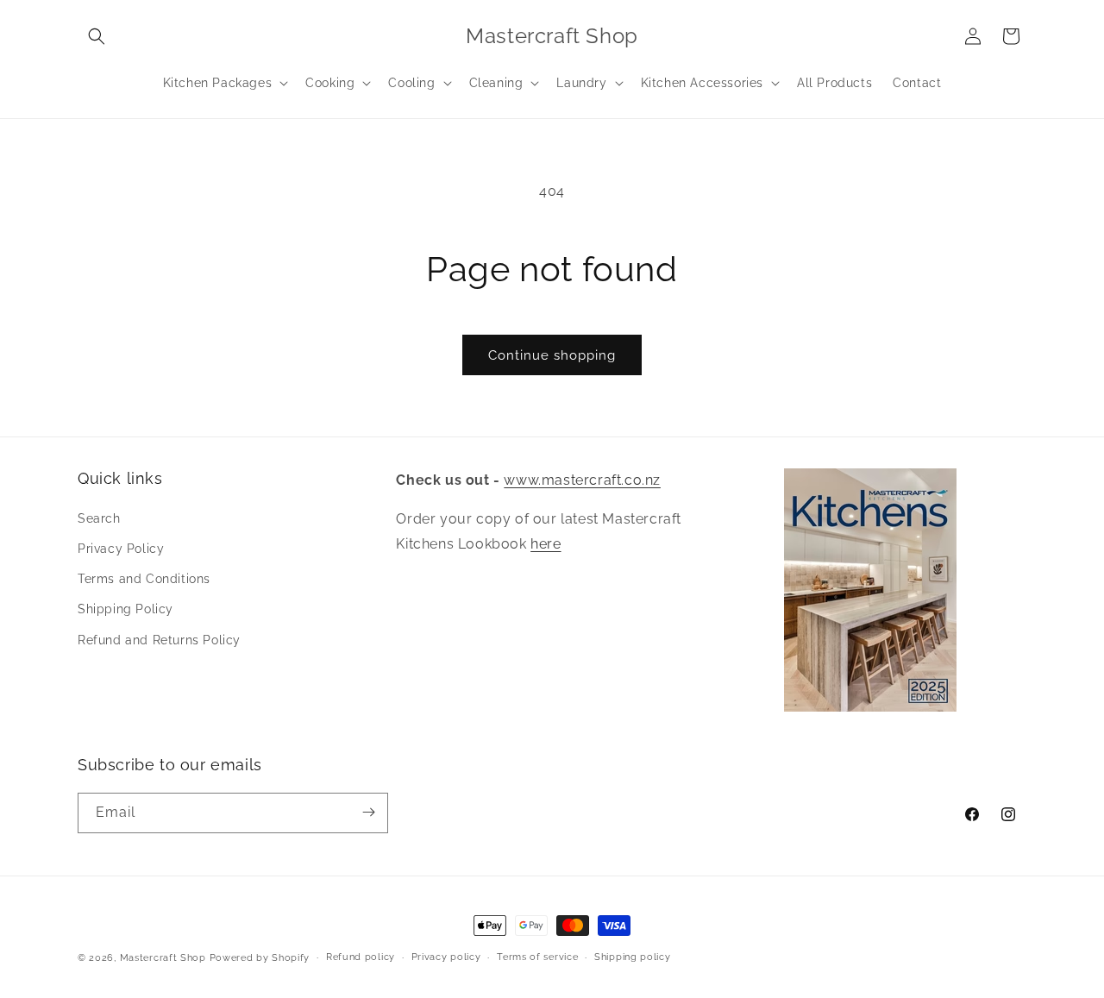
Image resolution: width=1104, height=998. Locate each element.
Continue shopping (552, 355)
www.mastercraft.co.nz (582, 480)
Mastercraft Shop (163, 957)
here (545, 544)
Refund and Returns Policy (159, 639)
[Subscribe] (368, 812)
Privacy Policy (121, 548)
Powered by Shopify (260, 957)
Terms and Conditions (144, 579)
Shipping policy (632, 957)
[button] (97, 36)
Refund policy (360, 957)
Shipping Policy (125, 609)
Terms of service (537, 957)
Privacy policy (446, 957)
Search (99, 517)
